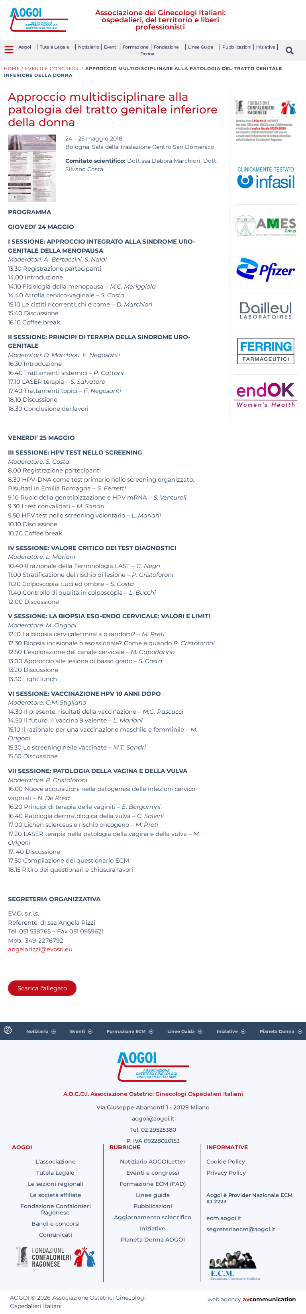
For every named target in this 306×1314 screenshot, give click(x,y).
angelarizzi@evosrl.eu (40, 949)
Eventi (110, 47)
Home (12, 68)
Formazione (136, 47)
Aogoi (24, 47)
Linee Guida (201, 47)
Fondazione (166, 47)
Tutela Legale (54, 47)
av (246, 1299)
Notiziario (88, 47)
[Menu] (9, 50)
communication (272, 1299)
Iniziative (265, 47)
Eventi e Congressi (52, 68)
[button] (289, 50)
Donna (147, 54)
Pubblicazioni (236, 47)
